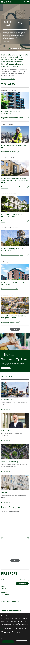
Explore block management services (9, 289)
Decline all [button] (22, 642)
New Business (22, 583)
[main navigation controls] (28, 2)
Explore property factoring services (9, 322)
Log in (16, 368)
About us (3, 579)
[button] (15, 639)
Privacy (3, 613)
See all (15, 329)
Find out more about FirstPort (8, 79)
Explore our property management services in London (12, 221)
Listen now (6, 41)
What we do (4, 581)
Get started (6, 368)
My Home (22, 580)
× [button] (28, 615)
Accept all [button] (8, 642)
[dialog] (15, 629)
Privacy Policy (4, 626)
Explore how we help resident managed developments (10, 187)
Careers (3, 586)
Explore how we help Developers (8, 151)
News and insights (5, 584)
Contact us (3, 588)
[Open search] (25, 2)
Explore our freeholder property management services (12, 255)
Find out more (4, 409)
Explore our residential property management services (12, 118)
